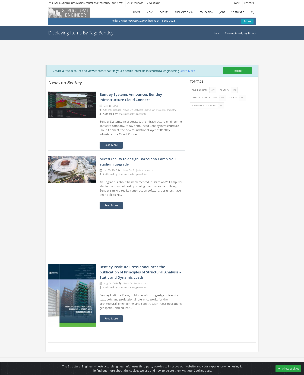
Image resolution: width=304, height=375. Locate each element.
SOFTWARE (237, 12)
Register (237, 70)
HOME (137, 12)
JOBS (222, 12)
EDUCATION (207, 12)
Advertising (153, 3)
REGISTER (249, 3)
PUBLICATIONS (183, 12)
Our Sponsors (135, 3)
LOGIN (237, 3)
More (247, 21)
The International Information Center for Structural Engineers (86, 3)
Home (217, 33)
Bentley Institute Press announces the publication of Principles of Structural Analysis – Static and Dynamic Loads (140, 272)
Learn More (187, 71)
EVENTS (164, 12)
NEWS (150, 12)
